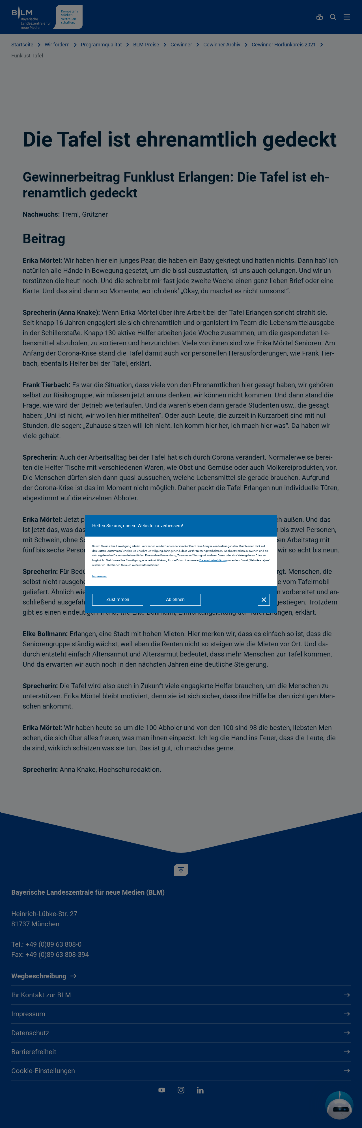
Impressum (99, 576)
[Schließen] (264, 600)
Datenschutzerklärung (213, 560)
